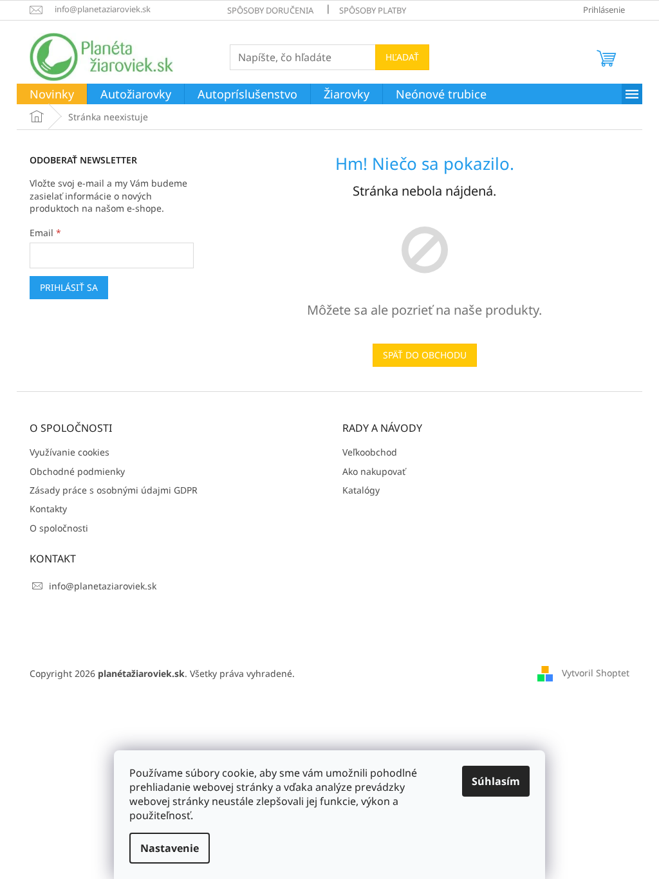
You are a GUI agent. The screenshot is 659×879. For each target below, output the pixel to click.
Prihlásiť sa (69, 287)
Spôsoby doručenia (270, 10)
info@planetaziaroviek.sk (102, 586)
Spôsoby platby (372, 10)
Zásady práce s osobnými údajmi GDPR (114, 490)
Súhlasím (496, 781)
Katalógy (361, 490)
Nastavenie (169, 848)
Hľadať (402, 57)
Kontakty (48, 509)
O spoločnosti (59, 528)
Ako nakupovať (373, 471)
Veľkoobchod (369, 452)
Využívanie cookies (69, 452)
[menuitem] (52, 95)
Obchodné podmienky (77, 471)
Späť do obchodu (425, 355)
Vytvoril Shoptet (595, 673)
